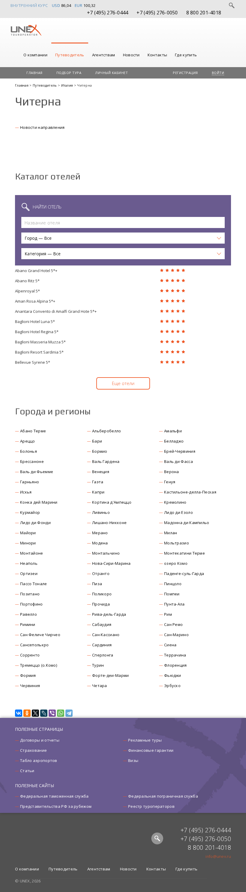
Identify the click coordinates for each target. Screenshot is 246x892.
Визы (133, 760)
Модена (100, 543)
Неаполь (29, 563)
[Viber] (52, 713)
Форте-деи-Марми (110, 675)
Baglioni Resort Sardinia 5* (39, 352)
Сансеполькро (34, 645)
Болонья (28, 451)
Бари (97, 441)
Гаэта (98, 482)
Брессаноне (32, 461)
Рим (168, 614)
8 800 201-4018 (203, 12)
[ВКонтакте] (18, 713)
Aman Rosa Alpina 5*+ (35, 301)
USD (56, 5)
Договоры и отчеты (39, 740)
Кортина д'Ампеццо (111, 502)
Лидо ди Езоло (178, 512)
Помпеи (172, 594)
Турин (98, 665)
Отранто (101, 573)
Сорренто (30, 655)
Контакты (157, 55)
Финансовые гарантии (151, 750)
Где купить (186, 55)
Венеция (100, 471)
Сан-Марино (176, 634)
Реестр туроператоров (151, 806)
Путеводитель (69, 55)
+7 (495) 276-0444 (107, 12)
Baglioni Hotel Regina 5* (36, 331)
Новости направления (42, 127)
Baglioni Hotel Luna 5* (35, 321)
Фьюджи (172, 675)
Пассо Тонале (33, 583)
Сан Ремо (173, 624)
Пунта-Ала (174, 604)
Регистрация (185, 72)
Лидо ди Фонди (35, 522)
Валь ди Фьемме (36, 471)
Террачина (175, 655)
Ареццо (27, 441)
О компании (35, 55)
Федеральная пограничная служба (163, 796)
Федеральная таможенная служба (54, 796)
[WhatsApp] (60, 713)
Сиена (170, 645)
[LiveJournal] (43, 713)
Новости (131, 55)
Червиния (30, 685)
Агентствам (103, 55)
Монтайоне (31, 553)
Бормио (99, 451)
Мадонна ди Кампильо (186, 522)
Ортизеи (29, 573)
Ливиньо (101, 512)
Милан (170, 532)
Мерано (100, 532)
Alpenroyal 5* (27, 291)
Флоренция (175, 665)
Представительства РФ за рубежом (56, 806)
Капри (98, 492)
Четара (99, 685)
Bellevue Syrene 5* (32, 362)
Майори (28, 532)
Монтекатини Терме (184, 553)
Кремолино (175, 502)
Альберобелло (106, 431)
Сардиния (102, 645)
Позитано (30, 594)
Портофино (31, 604)
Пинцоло (173, 583)
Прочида (101, 604)
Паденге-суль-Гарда (184, 573)
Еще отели (123, 383)
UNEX (25, 30)
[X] (35, 713)
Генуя (170, 482)
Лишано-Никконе (109, 522)
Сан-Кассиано (106, 634)
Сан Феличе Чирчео (40, 634)
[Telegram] (69, 713)
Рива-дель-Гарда (109, 614)
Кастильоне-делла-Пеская (190, 492)
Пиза (97, 583)
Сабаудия (101, 624)
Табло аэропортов (38, 760)
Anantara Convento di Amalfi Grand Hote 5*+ (56, 311)
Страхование (33, 750)
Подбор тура (69, 72)
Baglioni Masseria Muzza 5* (40, 342)
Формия (28, 675)
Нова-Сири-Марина (111, 563)
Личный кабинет (111, 72)
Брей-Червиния (179, 451)
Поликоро (102, 594)
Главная (34, 72)
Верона (171, 471)
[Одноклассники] (27, 713)
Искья (26, 492)
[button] (123, 238)
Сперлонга (102, 655)
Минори (28, 543)
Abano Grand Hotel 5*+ (36, 270)
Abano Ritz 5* (27, 280)
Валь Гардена (106, 461)
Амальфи (173, 431)
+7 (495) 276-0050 (157, 12)
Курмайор (30, 512)
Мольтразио (176, 543)
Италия (67, 85)
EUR (78, 5)
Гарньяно (29, 482)
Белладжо (174, 441)
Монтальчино (106, 553)
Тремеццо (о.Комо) (38, 665)
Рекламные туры (145, 740)
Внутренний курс (29, 5)
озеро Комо (176, 563)
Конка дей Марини (39, 502)
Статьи (27, 770)
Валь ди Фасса (178, 461)
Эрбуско (172, 685)
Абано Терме (33, 431)
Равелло (28, 614)
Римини (27, 624)
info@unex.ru (218, 856)
